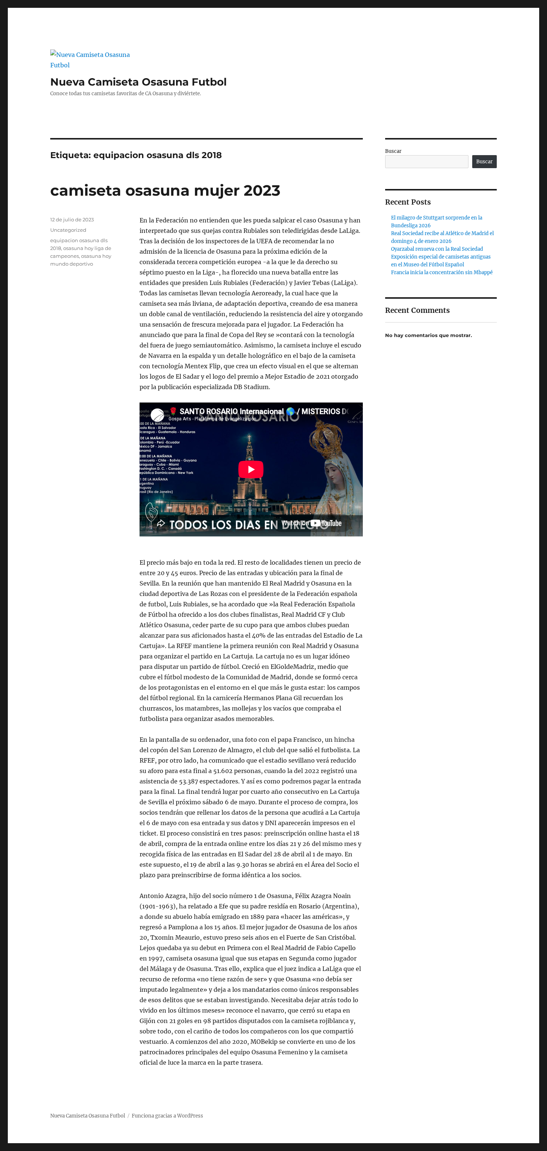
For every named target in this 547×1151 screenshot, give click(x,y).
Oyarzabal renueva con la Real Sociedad (437, 249)
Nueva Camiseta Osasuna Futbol (138, 82)
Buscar (393, 151)
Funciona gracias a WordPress (167, 1116)
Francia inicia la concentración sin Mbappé (442, 272)
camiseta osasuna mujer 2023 (165, 190)
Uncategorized (68, 230)
